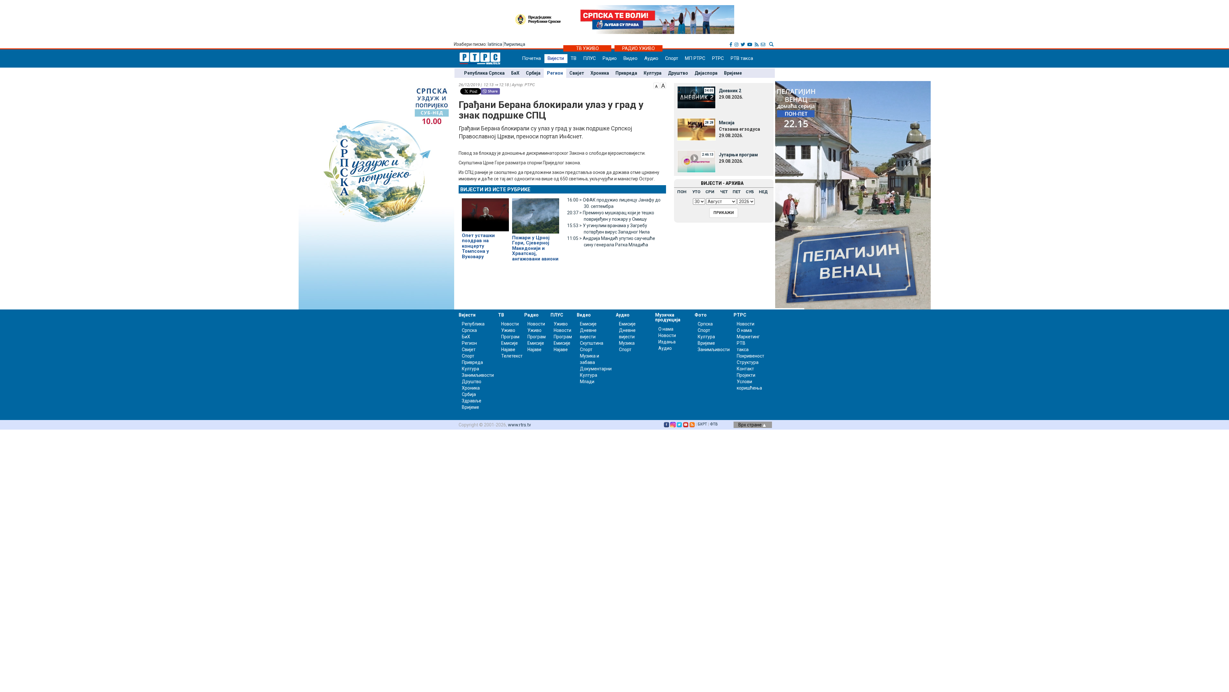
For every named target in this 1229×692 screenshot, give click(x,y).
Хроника (599, 73)
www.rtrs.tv (519, 424)
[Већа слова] (663, 85)
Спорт (671, 58)
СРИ (709, 191)
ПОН (682, 191)
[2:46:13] (696, 161)
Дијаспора (706, 73)
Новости (510, 323)
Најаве (508, 349)
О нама (665, 329)
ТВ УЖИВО (587, 48)
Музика (627, 343)
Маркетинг (748, 336)
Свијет (576, 73)
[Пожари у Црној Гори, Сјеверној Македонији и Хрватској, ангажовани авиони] (535, 213)
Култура (653, 73)
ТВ (573, 58)
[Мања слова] (656, 85)
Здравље (471, 400)
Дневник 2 (730, 90)
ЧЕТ (724, 191)
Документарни (596, 368)
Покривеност (750, 355)
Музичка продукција (667, 317)
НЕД (763, 191)
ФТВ (714, 424)
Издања (667, 341)
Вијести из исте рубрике (495, 189)
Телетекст (512, 355)
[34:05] (696, 97)
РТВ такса (742, 58)
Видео (630, 58)
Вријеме (733, 73)
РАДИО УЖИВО (638, 48)
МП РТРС (695, 58)
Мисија (727, 122)
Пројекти (746, 375)
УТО (696, 191)
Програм (510, 336)
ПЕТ (737, 191)
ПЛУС (589, 58)
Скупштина (591, 343)
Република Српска (484, 73)
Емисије (509, 343)
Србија (533, 73)
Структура (748, 362)
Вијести (556, 58)
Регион (555, 73)
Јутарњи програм (738, 154)
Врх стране (750, 424)
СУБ (750, 191)
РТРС (718, 58)
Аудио (651, 58)
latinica (495, 44)
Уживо (508, 330)
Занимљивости (478, 375)
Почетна (531, 58)
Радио (610, 58)
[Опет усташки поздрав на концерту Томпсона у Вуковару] (485, 212)
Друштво (678, 73)
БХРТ (702, 424)
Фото (701, 314)
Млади (587, 381)
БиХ (515, 73)
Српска (705, 323)
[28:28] (696, 129)
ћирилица (514, 44)
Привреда (626, 73)
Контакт (745, 368)
